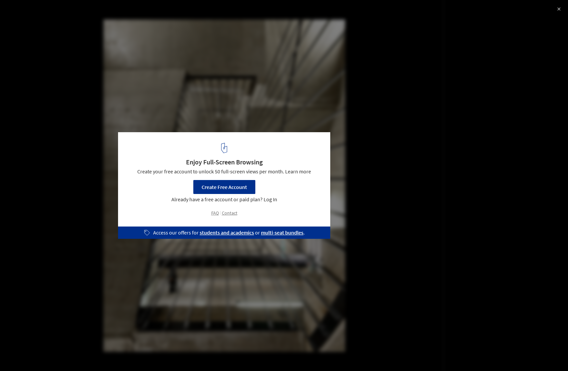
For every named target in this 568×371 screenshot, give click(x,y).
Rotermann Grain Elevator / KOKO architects (80, 12)
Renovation (23, 354)
